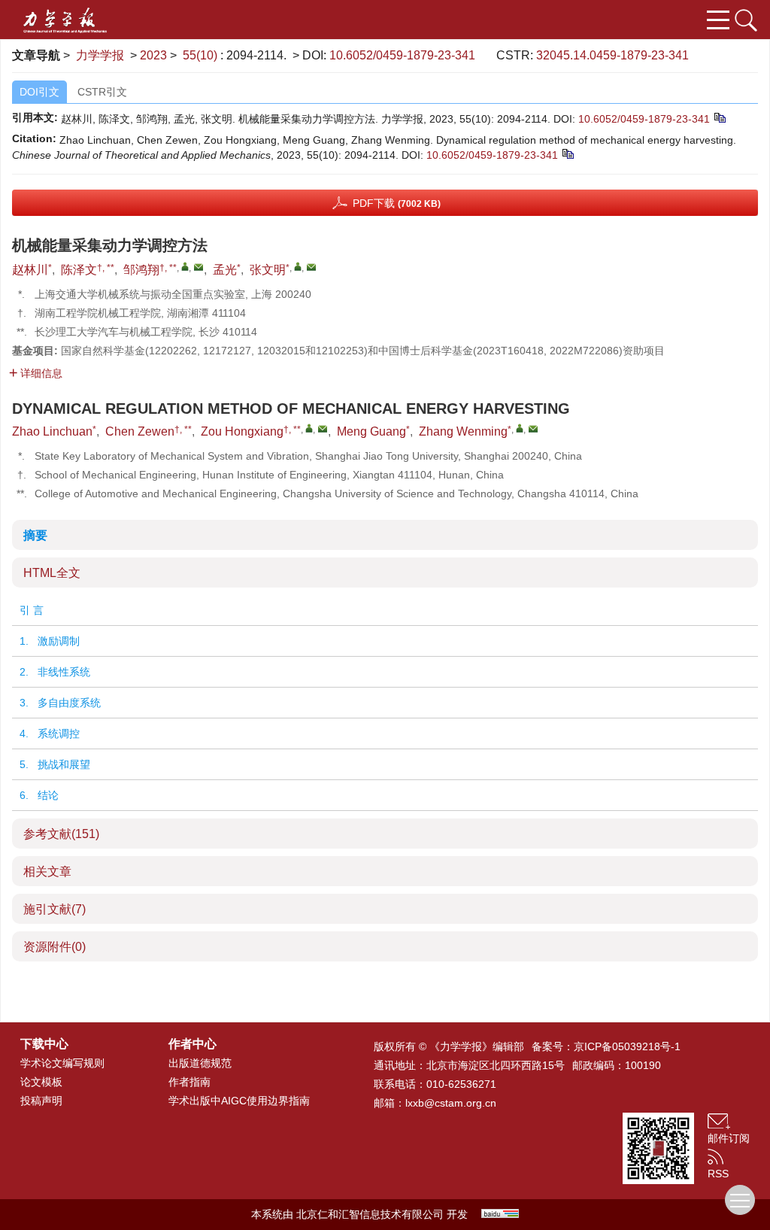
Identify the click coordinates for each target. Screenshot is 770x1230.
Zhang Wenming (463, 431)
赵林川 (30, 269)
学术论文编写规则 (62, 1063)
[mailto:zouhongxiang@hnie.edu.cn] (198, 267)
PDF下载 (397, 203)
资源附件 (54, 946)
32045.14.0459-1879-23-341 (612, 55)
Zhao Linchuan (52, 431)
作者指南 (189, 1082)
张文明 (268, 269)
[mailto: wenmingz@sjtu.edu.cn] (533, 429)
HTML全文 (51, 572)
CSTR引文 (102, 92)
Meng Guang (371, 431)
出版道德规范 (200, 1063)
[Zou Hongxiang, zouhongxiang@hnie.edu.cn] (309, 428)
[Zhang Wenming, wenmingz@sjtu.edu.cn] (519, 428)
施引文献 (54, 909)
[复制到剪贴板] (719, 117)
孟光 (225, 269)
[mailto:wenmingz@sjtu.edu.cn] (311, 267)
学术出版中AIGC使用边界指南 (239, 1101)
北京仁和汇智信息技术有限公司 (370, 1214)
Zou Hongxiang (242, 431)
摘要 (35, 535)
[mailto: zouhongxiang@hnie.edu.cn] (322, 429)
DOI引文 (39, 92)
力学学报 (100, 55)
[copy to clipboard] (567, 153)
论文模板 (41, 1082)
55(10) (201, 55)
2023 (153, 55)
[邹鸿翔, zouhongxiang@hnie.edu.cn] (185, 266)
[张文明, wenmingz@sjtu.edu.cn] (298, 266)
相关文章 (47, 871)
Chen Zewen (139, 431)
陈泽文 (79, 269)
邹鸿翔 (141, 269)
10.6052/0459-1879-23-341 (402, 55)
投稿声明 (41, 1101)
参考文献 (61, 834)
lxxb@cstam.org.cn (450, 1103)
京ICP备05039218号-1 (627, 1046)
